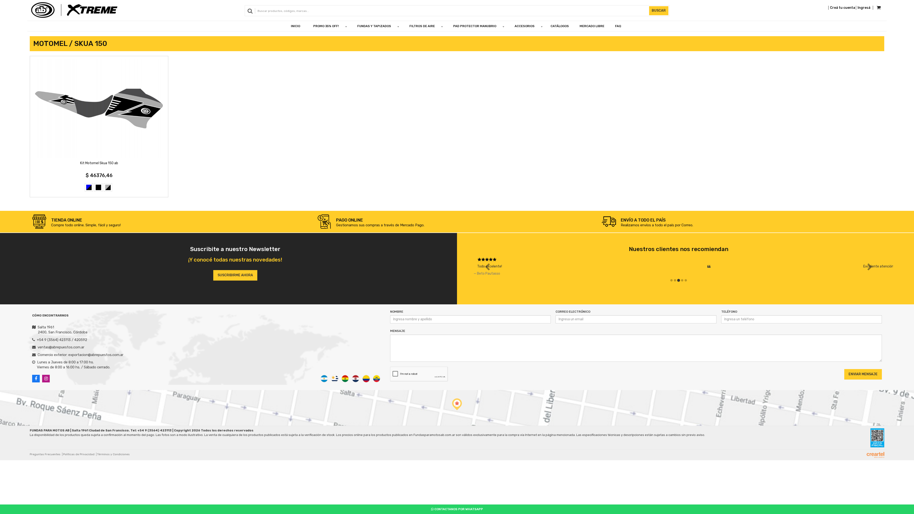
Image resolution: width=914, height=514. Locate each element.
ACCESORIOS (525, 26)
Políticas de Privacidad (78, 454)
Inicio (295, 26)
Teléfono (729, 311)
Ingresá (864, 8)
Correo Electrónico (573, 311)
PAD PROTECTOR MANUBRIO (474, 26)
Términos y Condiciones (113, 454)
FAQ (618, 26)
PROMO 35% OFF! (326, 26)
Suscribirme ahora (235, 275)
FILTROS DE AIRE (422, 26)
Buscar (659, 11)
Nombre (396, 311)
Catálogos (560, 26)
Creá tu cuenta (842, 8)
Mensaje (397, 331)
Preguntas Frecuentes (45, 454)
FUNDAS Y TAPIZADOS (374, 26)
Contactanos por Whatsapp (458, 509)
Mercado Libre (592, 26)
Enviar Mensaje (863, 374)
